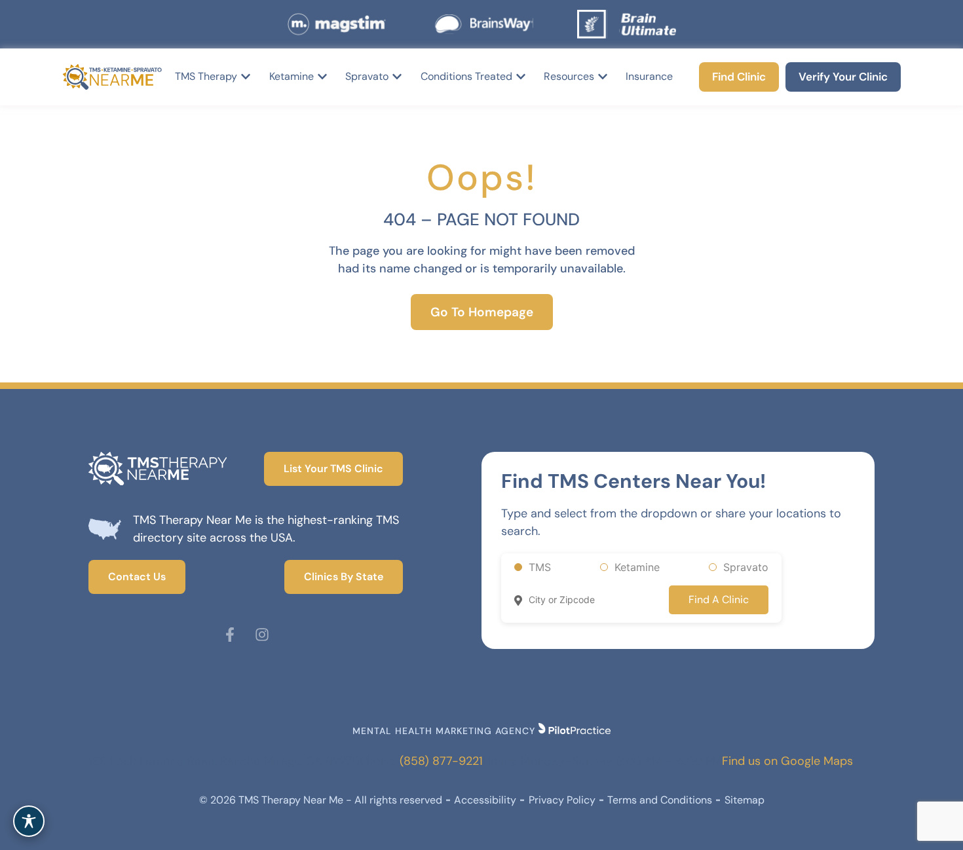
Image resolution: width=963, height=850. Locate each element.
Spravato (745, 567)
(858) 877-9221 (441, 761)
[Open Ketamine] (322, 76)
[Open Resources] (602, 76)
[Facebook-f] (230, 634)
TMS (540, 567)
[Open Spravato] (397, 76)
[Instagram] (262, 634)
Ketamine (637, 567)
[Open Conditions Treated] (521, 76)
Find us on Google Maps (787, 761)
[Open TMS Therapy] (245, 76)
